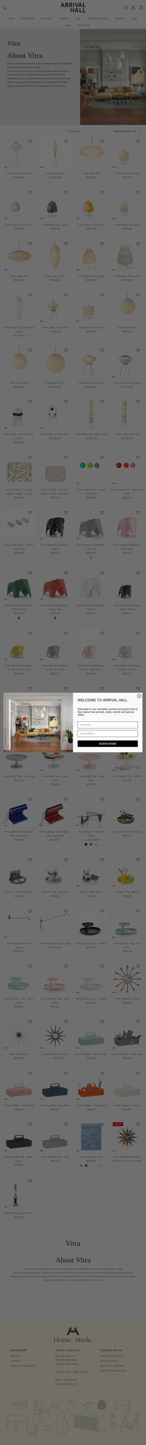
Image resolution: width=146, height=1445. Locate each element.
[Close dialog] (139, 696)
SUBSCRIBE (108, 743)
